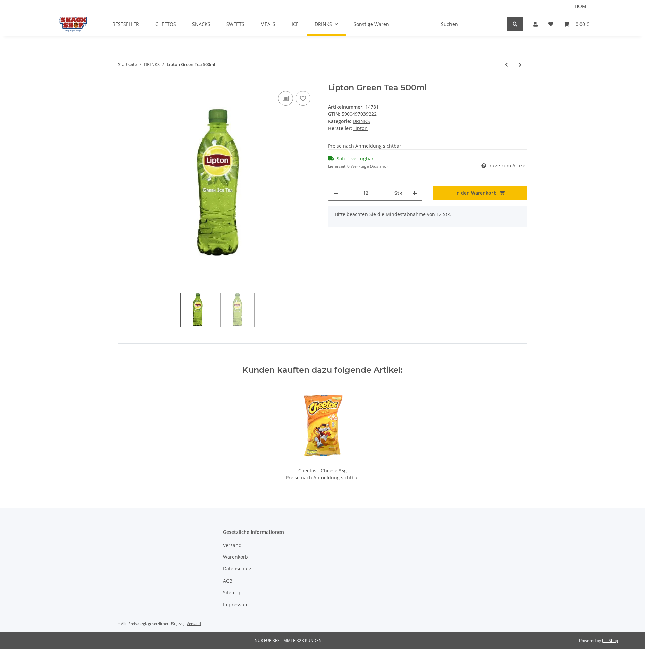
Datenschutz (237, 568)
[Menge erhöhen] (414, 193)
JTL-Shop (610, 640)
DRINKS (361, 121)
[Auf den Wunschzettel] (303, 98)
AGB (227, 580)
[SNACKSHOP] (73, 23)
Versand (232, 545)
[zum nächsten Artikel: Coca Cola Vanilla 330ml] (520, 64)
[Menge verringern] (335, 193)
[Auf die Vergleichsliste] (285, 98)
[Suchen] (515, 24)
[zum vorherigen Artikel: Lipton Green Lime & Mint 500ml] (506, 64)
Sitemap (232, 592)
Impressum (236, 604)
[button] (535, 24)
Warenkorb (235, 557)
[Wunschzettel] (550, 24)
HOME (582, 6)
